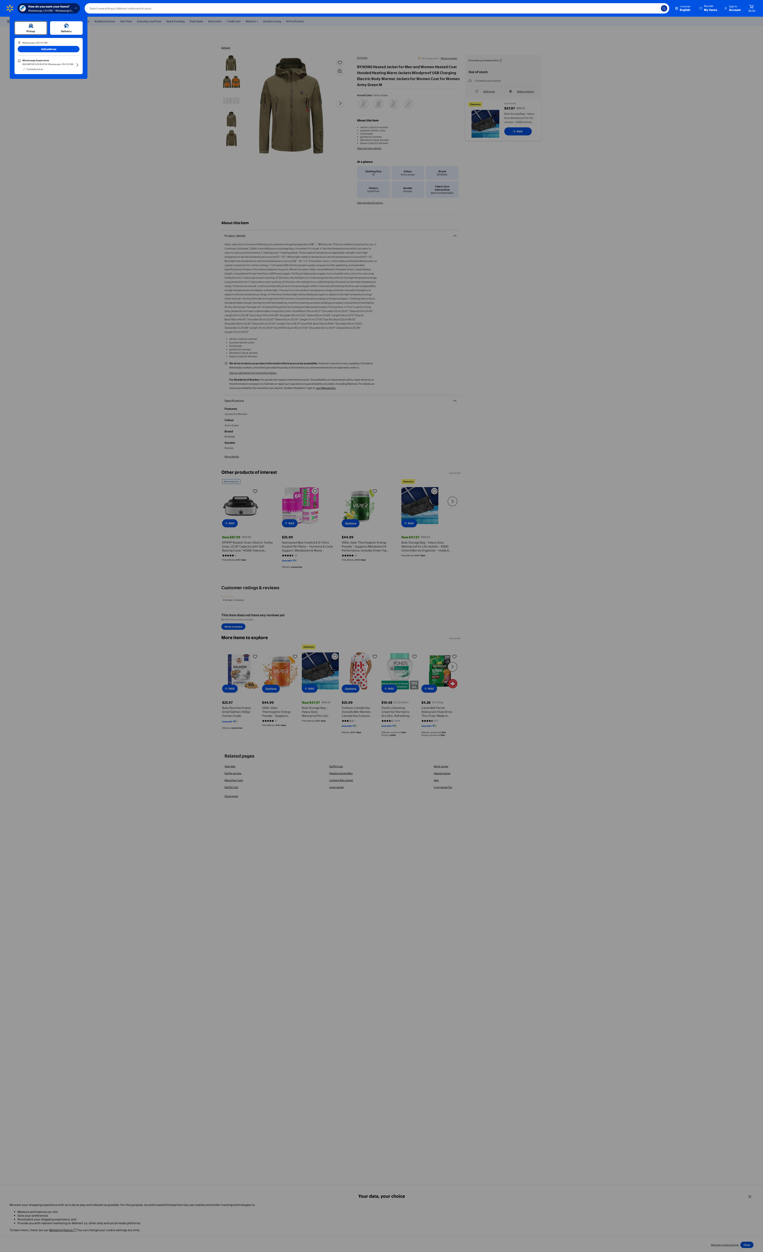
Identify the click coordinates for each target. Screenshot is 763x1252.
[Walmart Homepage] (10, 8)
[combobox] (377, 8)
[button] (708, 8)
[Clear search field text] (655, 8)
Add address (48, 49)
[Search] (664, 8)
